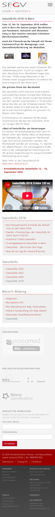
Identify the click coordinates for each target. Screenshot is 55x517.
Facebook (36, 461)
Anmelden (9, 443)
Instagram (22, 461)
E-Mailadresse (9, 432)
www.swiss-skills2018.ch (15, 163)
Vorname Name (10, 421)
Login (7, 11)
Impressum (8, 461)
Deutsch (22, 11)
